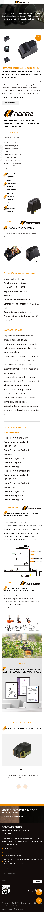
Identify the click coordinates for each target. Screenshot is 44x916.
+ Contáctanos (10, 103)
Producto (10, 13)
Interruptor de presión (24, 13)
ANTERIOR (7, 98)
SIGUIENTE (18, 98)
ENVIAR (37, 881)
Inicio (4, 13)
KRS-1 (22, 769)
